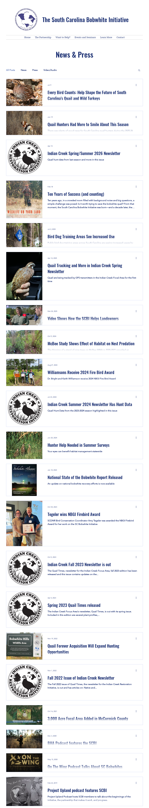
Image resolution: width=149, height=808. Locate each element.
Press (35, 70)
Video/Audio (50, 70)
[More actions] (137, 85)
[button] (139, 70)
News (23, 70)
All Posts (10, 70)
